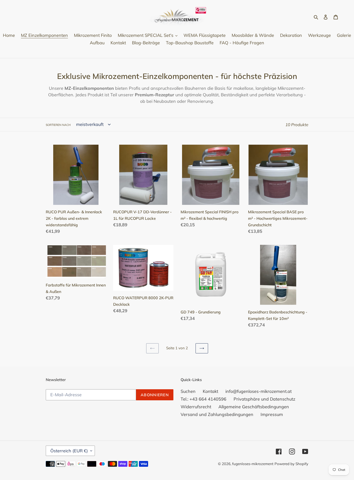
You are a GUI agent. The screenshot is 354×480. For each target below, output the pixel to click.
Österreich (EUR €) (69, 451)
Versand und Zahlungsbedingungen (217, 414)
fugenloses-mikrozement (252, 463)
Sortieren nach (58, 125)
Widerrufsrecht (196, 406)
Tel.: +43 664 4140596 (203, 399)
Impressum (272, 414)
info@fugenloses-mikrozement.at (258, 391)
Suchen (188, 391)
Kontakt (210, 391)
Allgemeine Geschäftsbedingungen (253, 406)
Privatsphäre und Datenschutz (264, 399)
